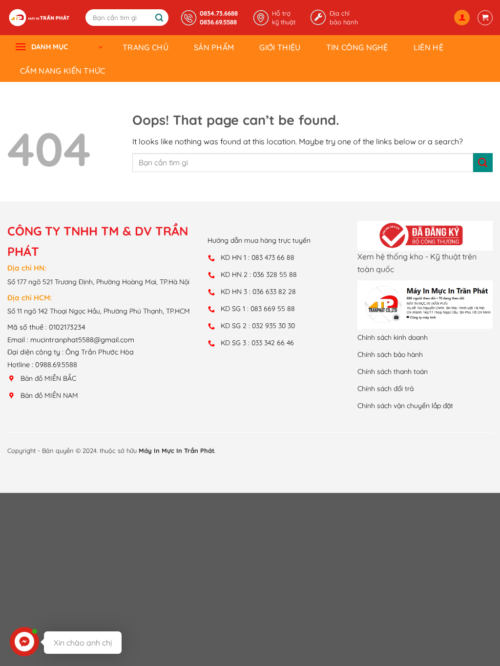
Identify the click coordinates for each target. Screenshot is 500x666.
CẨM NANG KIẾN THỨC (62, 71)
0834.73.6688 (219, 13)
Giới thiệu (279, 47)
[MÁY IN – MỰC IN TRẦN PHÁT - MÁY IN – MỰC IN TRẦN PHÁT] (39, 17)
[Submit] (159, 18)
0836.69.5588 (218, 22)
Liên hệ (428, 47)
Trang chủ (145, 47)
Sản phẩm (214, 47)
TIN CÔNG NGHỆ (357, 47)
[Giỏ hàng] (485, 17)
